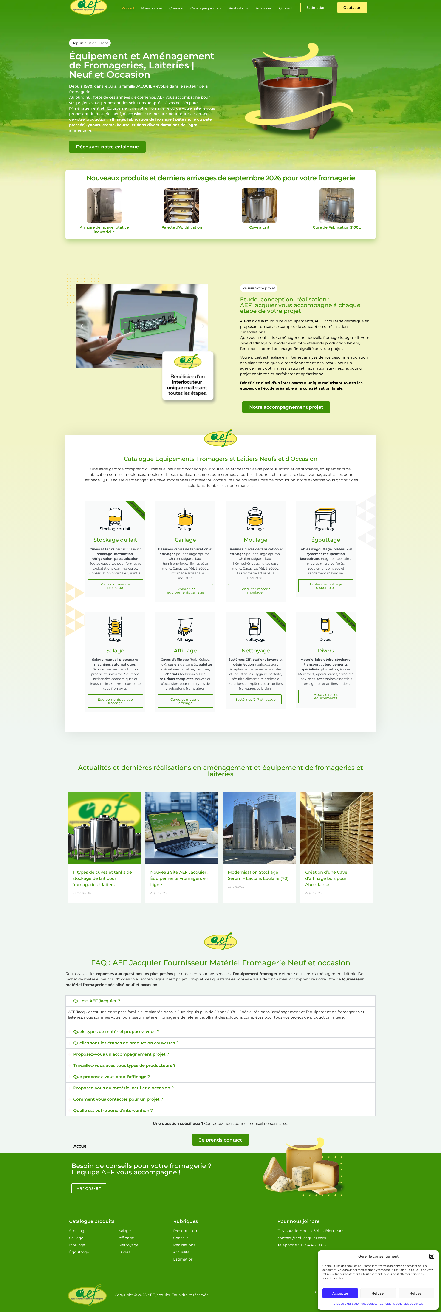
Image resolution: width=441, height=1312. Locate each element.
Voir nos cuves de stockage (115, 586)
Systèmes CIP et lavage (256, 699)
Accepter (340, 1293)
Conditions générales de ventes (401, 1303)
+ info (104, 205)
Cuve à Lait (259, 227)
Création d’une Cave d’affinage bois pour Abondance (326, 878)
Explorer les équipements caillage (185, 591)
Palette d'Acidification (181, 227)
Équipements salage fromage (115, 701)
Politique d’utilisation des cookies (354, 1303)
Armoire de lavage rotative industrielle (104, 229)
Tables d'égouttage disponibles (325, 586)
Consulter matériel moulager (255, 591)
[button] (432, 1256)
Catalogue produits (91, 1221)
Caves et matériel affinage (185, 701)
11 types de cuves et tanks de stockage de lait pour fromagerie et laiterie (102, 878)
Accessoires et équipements (326, 696)
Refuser (378, 1293)
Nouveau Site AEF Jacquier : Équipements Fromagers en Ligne (179, 878)
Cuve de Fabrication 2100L (337, 227)
